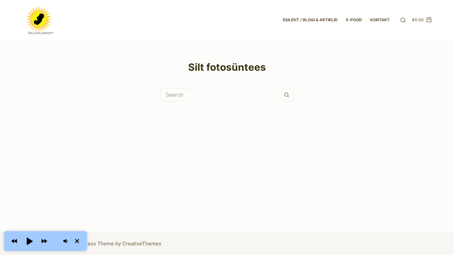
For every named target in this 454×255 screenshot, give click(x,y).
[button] (14, 241)
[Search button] (286, 94)
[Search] (402, 20)
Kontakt (380, 19)
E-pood (354, 19)
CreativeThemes (141, 243)
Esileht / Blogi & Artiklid (310, 19)
